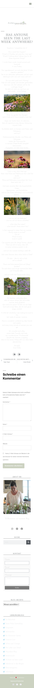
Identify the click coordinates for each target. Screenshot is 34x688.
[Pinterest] (17, 529)
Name (5, 424)
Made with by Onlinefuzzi (17, 677)
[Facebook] (22, 529)
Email (7, 567)
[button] (30, 4)
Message (8, 575)
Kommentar (6, 402)
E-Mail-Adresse (8, 434)
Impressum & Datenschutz (17, 681)
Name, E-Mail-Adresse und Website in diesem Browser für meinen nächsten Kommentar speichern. (16, 456)
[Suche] (28, 542)
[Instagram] (12, 529)
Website (5, 443)
